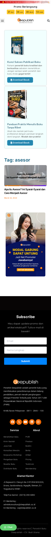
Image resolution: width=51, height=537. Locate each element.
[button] (2, 20)
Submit (25, 361)
